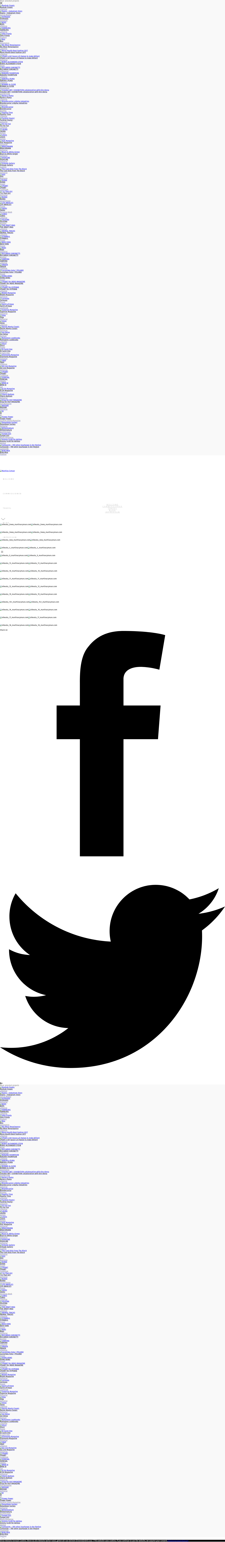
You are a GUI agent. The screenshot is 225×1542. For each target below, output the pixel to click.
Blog (6, 523)
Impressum (10, 537)
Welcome (8, 479)
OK (168, 1540)
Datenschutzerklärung (179, 1540)
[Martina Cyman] (7, 470)
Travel (112, 508)
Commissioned (12, 493)
